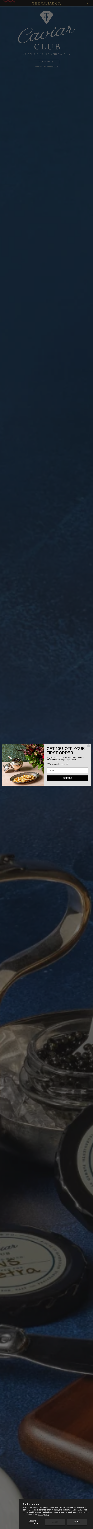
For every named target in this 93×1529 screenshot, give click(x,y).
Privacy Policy (43, 1515)
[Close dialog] (88, 745)
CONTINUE (67, 778)
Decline (77, 1522)
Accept (55, 1522)
